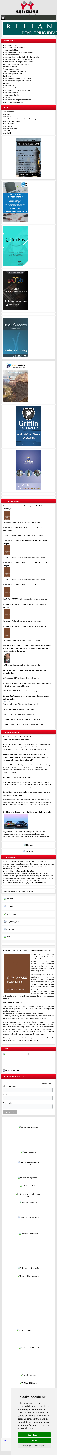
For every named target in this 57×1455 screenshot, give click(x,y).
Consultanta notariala (11, 95)
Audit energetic (8, 126)
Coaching (6, 97)
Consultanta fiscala (10, 45)
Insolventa (7, 76)
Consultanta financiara (11, 55)
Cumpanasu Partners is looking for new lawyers (24, 626)
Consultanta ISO (9, 86)
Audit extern (7, 116)
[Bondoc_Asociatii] (28, 177)
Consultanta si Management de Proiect (17, 100)
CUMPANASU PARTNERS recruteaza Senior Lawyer (25, 585)
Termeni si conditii (8, 1440)
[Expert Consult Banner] (16, 222)
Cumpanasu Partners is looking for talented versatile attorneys (27, 950)
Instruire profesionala (11, 67)
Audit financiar (8, 112)
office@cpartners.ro (31, 1040)
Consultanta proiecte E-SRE (13, 74)
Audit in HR (7, 133)
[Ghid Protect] (29, 851)
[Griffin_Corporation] (28, 446)
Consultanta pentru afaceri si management (18, 52)
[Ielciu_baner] (16, 357)
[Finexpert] (8, 899)
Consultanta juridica (10, 50)
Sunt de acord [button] (34, 1435)
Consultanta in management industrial (17, 81)
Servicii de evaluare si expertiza (14, 71)
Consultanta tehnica (10, 93)
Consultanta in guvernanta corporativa (17, 78)
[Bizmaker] (29, 845)
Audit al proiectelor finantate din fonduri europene (21, 119)
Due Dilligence (8, 124)
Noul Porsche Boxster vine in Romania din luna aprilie (27, 812)
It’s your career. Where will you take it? (20, 709)
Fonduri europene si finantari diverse (16, 64)
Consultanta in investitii (11, 69)
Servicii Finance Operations (13, 102)
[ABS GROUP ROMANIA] (16, 401)
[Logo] (28, 14)
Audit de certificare (10, 128)
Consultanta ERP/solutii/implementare (17, 90)
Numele (6, 1094)
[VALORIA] (8, 906)
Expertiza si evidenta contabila (14, 48)
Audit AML (7, 131)
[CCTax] (16, 266)
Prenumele (7, 1103)
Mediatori (6, 83)
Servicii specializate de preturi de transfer (18, 62)
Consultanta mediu (10, 88)
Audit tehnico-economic (11, 121)
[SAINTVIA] (16, 310)
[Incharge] (28, 490)
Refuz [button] (34, 1440)
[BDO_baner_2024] (11, 922)
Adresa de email (10, 1086)
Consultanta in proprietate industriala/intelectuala (21, 57)
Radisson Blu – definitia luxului (17, 777)
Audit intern (7, 114)
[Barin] (6, 937)
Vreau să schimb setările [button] (34, 1446)
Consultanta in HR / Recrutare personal (17, 59)
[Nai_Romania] (10, 914)
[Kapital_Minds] (10, 929)
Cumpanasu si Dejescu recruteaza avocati (21, 719)
